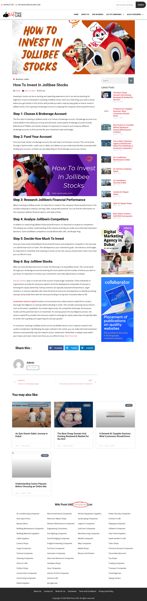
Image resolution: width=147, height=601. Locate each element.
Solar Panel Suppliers (117, 533)
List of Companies (113, 14)
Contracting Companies (26, 578)
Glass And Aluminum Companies (60, 558)
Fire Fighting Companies (57, 533)
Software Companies (117, 528)
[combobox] (124, 5)
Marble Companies (85, 538)
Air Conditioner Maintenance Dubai (121, 158)
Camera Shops (22, 543)
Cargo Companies (24, 548)
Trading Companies (116, 563)
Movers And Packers (86, 553)
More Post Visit (71, 336)
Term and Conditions (87, 591)
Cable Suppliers (23, 538)
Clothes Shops (22, 568)
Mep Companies (84, 543)
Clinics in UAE (22, 563)
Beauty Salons (22, 523)
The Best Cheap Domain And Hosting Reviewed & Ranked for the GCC (123, 96)
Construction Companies (27, 573)
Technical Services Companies (121, 548)
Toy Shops (113, 558)
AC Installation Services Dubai (119, 181)
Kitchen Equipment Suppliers (89, 513)
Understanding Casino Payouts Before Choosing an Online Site (30, 485)
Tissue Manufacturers (117, 553)
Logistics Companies (86, 523)
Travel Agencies (115, 573)
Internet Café (52, 578)
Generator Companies (56, 553)
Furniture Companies (55, 548)
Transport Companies (117, 568)
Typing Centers (115, 578)
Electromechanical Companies (59, 513)
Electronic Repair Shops (57, 518)
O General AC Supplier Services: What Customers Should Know (122, 112)
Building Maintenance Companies (30, 528)
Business (19, 79)
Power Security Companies (119, 513)
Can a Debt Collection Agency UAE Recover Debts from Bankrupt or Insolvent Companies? (123, 144)
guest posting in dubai (117, 271)
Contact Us (48, 591)
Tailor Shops (114, 543)
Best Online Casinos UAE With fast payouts (122, 215)
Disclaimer (72, 591)
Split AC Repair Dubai (122, 203)
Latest (26, 79)
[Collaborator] (117, 341)
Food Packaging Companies (58, 538)
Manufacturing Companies (88, 533)
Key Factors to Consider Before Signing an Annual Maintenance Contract (123, 128)
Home (76, 14)
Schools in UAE (115, 518)
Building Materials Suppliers (28, 533)
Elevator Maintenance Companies (60, 523)
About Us (85, 14)
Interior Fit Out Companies (58, 573)
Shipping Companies (117, 523)
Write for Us (60, 591)
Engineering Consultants (57, 528)
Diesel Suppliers (23, 583)
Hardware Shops (54, 563)
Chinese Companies (25, 553)
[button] (56, 347)
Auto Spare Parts (23, 518)
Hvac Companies (54, 568)
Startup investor (19, 281)
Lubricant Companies (86, 528)
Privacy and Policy (106, 591)
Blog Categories (134, 14)
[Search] (131, 80)
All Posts (33, 368)
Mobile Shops (83, 548)
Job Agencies (52, 583)
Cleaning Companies (25, 558)
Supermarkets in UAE (117, 538)
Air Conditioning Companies (28, 513)
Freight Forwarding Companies (59, 543)
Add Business (97, 14)
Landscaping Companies (88, 518)
